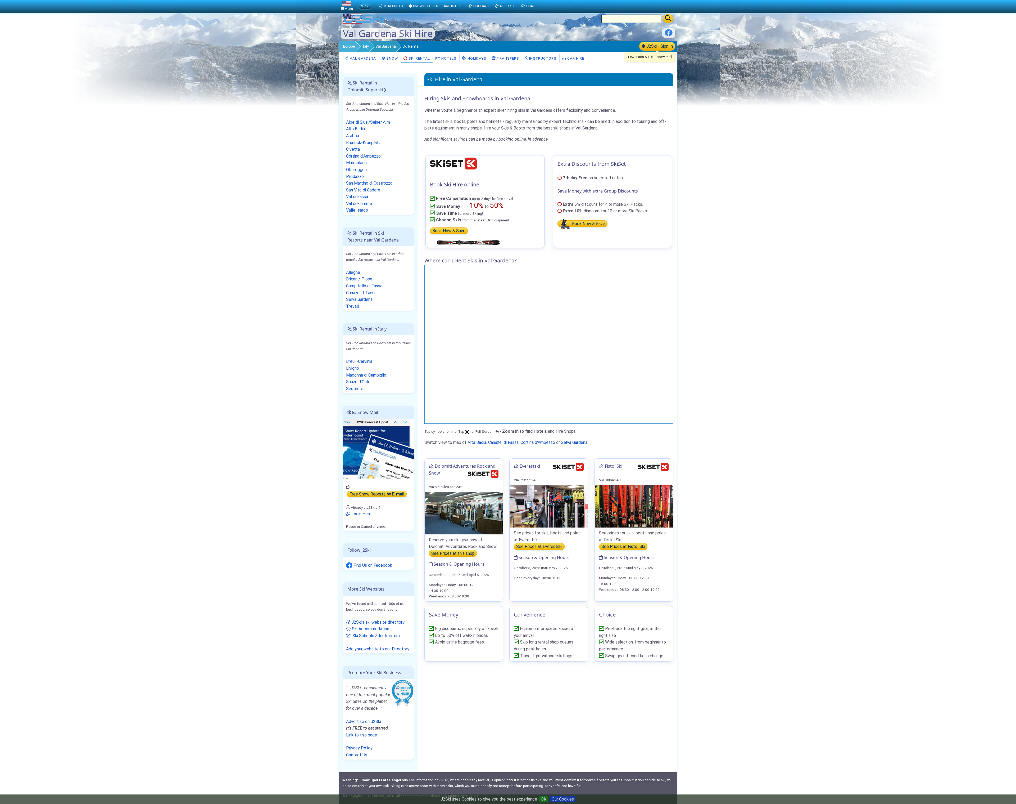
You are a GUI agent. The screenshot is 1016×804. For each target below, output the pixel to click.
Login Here (360, 513)
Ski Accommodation (370, 628)
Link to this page (361, 735)
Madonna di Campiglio (366, 375)
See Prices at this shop (453, 553)
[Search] (668, 18)
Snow (391, 58)
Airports (507, 6)
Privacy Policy (359, 748)
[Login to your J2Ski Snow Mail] (378, 448)
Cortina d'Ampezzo (537, 442)
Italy (365, 46)
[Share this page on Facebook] (668, 34)
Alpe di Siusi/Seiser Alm (368, 122)
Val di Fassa (357, 196)
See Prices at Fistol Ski (623, 546)
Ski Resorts (393, 6)
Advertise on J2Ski (363, 721)
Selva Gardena (574, 442)
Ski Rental (419, 58)
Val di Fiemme (359, 203)
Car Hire (575, 58)
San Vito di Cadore (363, 190)
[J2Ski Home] (364, 22)
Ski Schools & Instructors (375, 635)
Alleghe (353, 272)
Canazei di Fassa (503, 442)
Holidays (476, 58)
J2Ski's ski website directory (377, 622)
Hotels (448, 58)
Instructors (542, 58)
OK (543, 799)
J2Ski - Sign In (659, 46)
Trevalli (353, 306)
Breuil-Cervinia (359, 361)
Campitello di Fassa (364, 285)
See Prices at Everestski (539, 546)
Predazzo (355, 176)
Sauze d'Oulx (358, 381)
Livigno (352, 368)
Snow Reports (425, 6)
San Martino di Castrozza (369, 183)
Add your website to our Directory (377, 648)
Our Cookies (563, 799)
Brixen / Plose (359, 279)
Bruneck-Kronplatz (363, 142)
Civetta (353, 149)
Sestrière (354, 388)
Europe (349, 46)
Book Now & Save (448, 231)
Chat (530, 6)
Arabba (352, 135)
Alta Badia (477, 442)
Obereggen (356, 169)
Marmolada (356, 162)
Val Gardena (385, 46)
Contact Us (356, 754)
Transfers (507, 58)
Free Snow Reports (377, 494)
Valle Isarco (357, 210)
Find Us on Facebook (372, 565)
